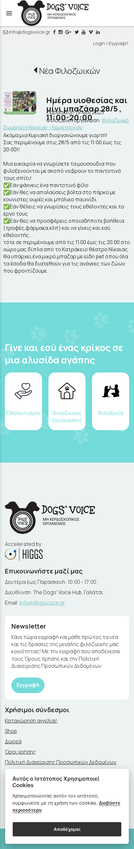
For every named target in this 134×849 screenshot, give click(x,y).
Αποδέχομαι (67, 829)
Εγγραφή (28, 685)
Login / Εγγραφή (110, 43)
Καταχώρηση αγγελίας (31, 720)
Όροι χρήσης (20, 751)
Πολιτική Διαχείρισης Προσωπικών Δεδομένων (60, 762)
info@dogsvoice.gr (29, 32)
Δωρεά (13, 741)
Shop (11, 731)
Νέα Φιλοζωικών (69, 71)
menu (9, 13)
